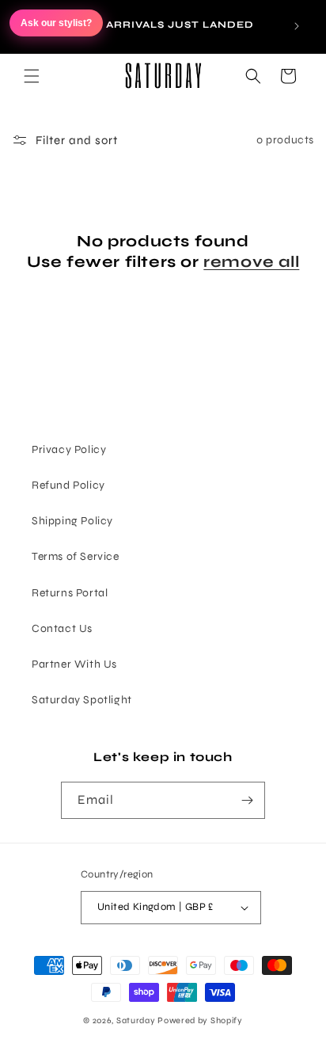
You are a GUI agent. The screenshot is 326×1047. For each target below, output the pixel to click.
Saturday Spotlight (82, 699)
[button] (31, 76)
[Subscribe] (246, 800)
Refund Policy (68, 485)
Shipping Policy (72, 520)
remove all (251, 262)
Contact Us (62, 628)
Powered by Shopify (200, 1020)
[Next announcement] (296, 26)
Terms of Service (75, 556)
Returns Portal (70, 593)
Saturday (136, 1020)
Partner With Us (74, 664)
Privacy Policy (69, 449)
